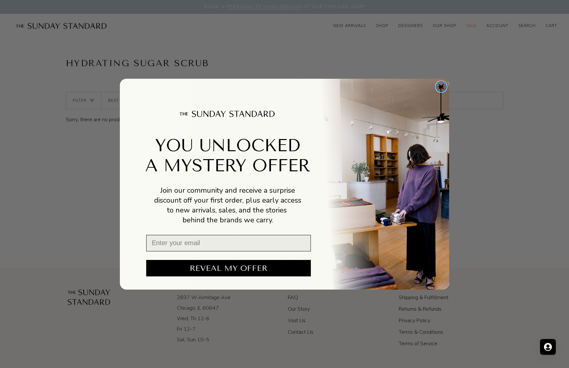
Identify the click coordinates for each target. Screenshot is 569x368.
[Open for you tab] (548, 347)
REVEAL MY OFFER (228, 268)
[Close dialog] (441, 86)
